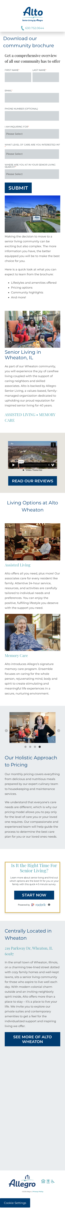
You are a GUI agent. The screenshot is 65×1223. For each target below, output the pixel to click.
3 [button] (37, 747)
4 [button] (42, 747)
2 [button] (32, 747)
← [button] (6, 730)
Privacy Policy (38, 1191)
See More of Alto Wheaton (32, 1039)
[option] (32, 728)
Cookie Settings (15, 1203)
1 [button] (27, 747)
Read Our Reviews (32, 481)
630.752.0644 (34, 28)
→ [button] (58, 730)
